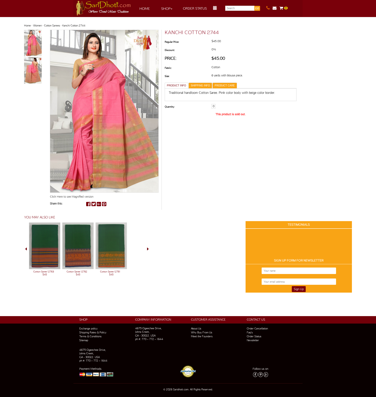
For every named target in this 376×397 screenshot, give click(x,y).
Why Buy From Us (201, 332)
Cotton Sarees (52, 25)
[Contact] (269, 8)
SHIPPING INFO (200, 85)
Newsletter (253, 340)
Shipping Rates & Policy (92, 332)
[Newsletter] (276, 8)
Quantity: (169, 106)
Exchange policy (88, 328)
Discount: (170, 50)
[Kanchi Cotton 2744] (33, 43)
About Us (196, 328)
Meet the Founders (201, 336)
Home (144, 8)
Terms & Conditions (90, 336)
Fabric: (168, 67)
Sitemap (83, 340)
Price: (171, 58)
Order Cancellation (257, 328)
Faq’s (250, 332)
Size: (167, 76)
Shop (165, 8)
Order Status (195, 8)
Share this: (56, 203)
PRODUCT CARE (225, 85)
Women (37, 25)
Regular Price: (172, 41)
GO (257, 8)
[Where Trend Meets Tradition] (103, 7)
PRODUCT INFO (176, 85)
